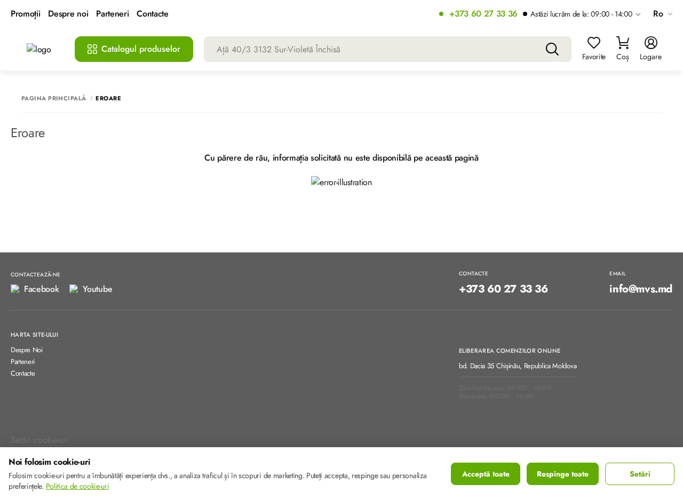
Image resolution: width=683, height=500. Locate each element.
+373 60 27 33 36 (483, 14)
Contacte (152, 14)
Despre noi (68, 14)
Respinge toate (563, 474)
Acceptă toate (486, 474)
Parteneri (112, 14)
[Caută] (552, 49)
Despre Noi (27, 350)
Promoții (25, 14)
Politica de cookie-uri (77, 486)
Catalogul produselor (140, 49)
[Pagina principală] (45, 49)
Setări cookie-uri (39, 440)
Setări (640, 474)
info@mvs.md (640, 289)
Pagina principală (53, 98)
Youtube (97, 289)
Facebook (41, 289)
